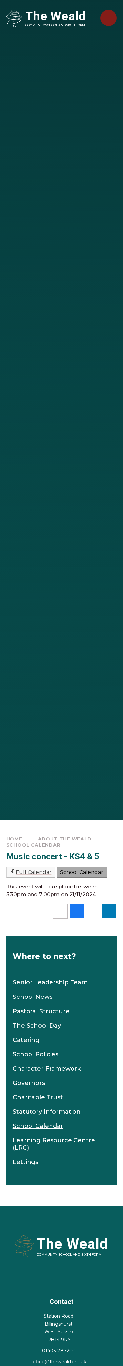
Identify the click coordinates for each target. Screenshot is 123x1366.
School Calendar (33, 845)
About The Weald (65, 839)
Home (14, 839)
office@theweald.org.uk (58, 1362)
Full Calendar (33, 872)
